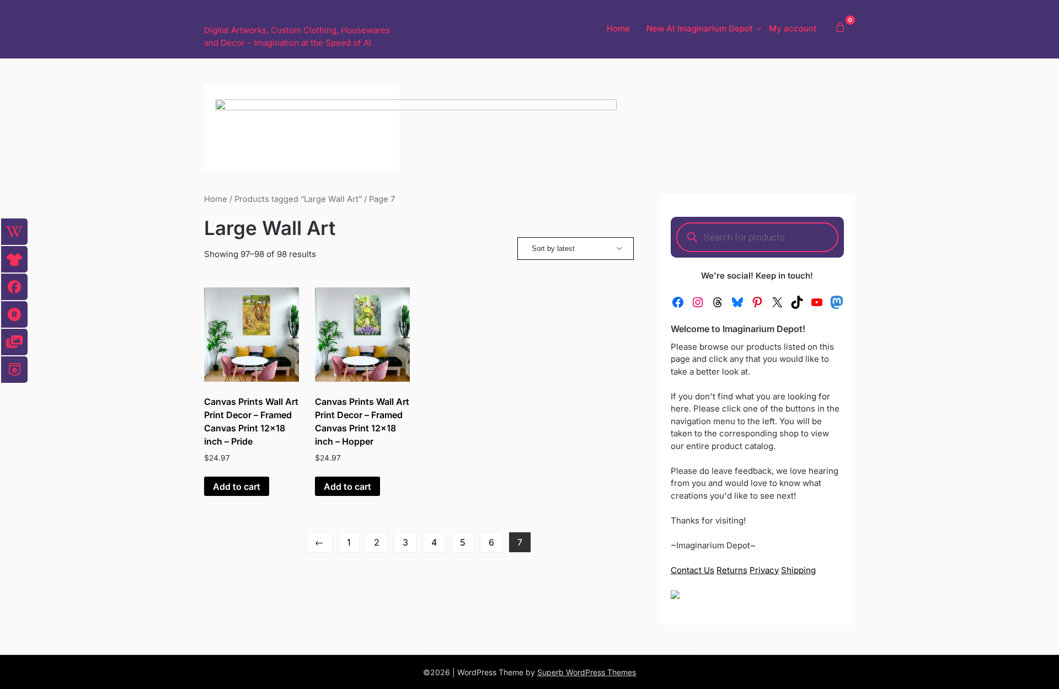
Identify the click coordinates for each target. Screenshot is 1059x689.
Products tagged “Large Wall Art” (298, 199)
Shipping (798, 570)
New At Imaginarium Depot (699, 28)
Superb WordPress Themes (586, 672)
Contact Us (692, 570)
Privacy (764, 570)
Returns (731, 570)
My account (792, 28)
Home (618, 28)
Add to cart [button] (236, 486)
